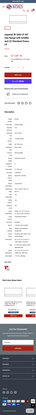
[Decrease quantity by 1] (13, 68)
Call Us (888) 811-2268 (18, 1)
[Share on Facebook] (18, 103)
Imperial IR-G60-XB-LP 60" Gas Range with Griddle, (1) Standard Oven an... (13, 303)
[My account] (28, 11)
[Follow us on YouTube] (11, 392)
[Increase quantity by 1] (24, 68)
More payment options (18, 85)
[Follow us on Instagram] (7, 392)
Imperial (7, 49)
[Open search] (24, 11)
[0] (32, 10)
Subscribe (18, 348)
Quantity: (7, 67)
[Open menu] (3, 7)
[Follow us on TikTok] (15, 392)
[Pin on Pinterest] (22, 103)
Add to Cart (18, 75)
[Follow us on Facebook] (3, 392)
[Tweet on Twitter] (26, 103)
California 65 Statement (20, 94)
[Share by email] (30, 103)
